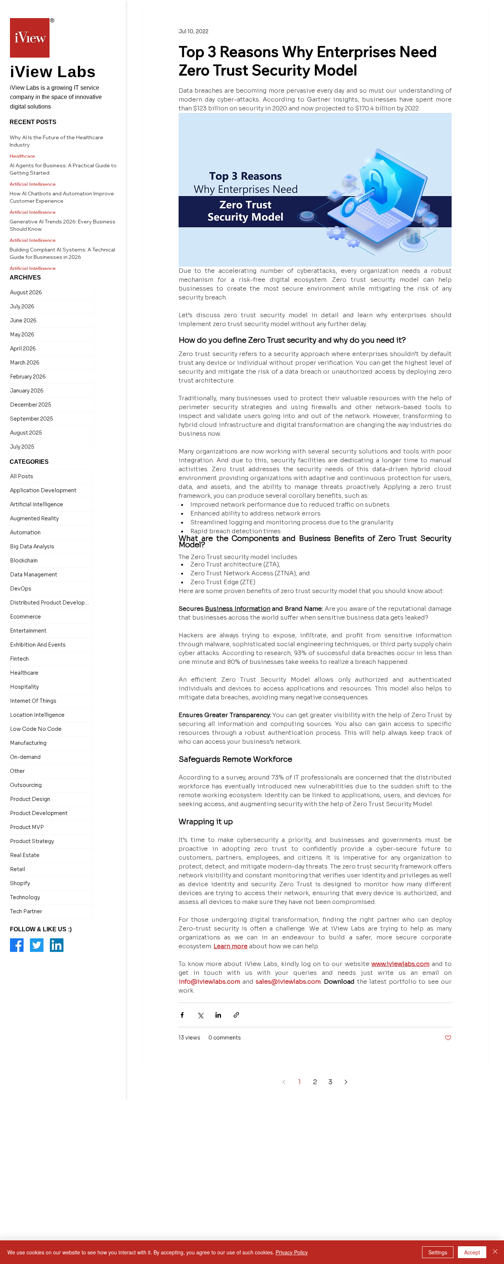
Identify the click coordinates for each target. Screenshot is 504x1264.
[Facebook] (17, 945)
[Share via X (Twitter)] (200, 1014)
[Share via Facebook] (182, 1014)
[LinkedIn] (56, 945)
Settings (437, 1252)
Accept (472, 1252)
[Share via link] (236, 1014)
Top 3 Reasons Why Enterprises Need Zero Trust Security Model (308, 60)
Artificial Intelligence (33, 184)
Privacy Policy (292, 1252)
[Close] (495, 1252)
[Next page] (346, 1082)
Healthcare (22, 156)
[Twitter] (37, 945)
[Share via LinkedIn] (218, 1014)
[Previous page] (284, 1082)
